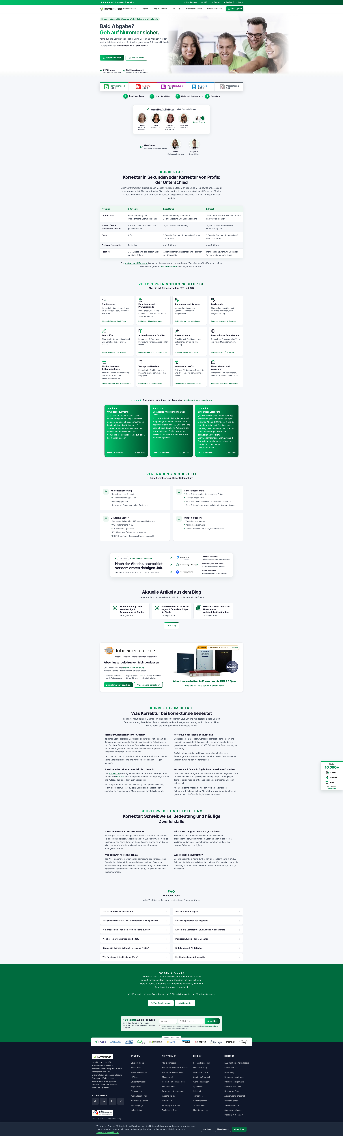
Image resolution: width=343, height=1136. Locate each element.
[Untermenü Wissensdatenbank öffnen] (204, 9)
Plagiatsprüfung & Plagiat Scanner (191, 939)
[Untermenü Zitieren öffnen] (150, 9)
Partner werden (231, 1101)
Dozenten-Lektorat (218, 321)
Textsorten (198, 1096)
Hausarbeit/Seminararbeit (173, 1082)
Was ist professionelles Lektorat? (118, 911)
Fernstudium (136, 1091)
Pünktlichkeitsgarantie (234, 1082)
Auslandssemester (139, 1096)
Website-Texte (168, 1096)
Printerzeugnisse (155, 383)
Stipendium (136, 1086)
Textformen (169, 1056)
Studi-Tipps (121, 321)
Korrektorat (114, 773)
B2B (205, 2)
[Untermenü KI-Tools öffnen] (182, 9)
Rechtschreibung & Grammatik (190, 957)
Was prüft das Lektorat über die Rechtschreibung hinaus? (130, 920)
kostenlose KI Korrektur (136, 263)
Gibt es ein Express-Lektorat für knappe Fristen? (125, 948)
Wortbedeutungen (201, 1082)
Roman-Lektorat (194, 321)
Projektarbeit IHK (181, 352)
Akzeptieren (239, 1129)
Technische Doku (169, 1110)
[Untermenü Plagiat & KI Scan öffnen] (169, 9)
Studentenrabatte (138, 1082)
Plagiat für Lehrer (108, 352)
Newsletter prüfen (194, 383)
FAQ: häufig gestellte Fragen (236, 1063)
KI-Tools (176, 9)
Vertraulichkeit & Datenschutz (132, 45)
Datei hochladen (113, 58)
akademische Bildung (101, 1068)
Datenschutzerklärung (210, 1026)
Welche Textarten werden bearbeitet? (120, 939)
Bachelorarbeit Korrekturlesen (175, 1067)
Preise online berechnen (148, 685)
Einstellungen (223, 1129)
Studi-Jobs (136, 1067)
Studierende (97, 1065)
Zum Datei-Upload (162, 1003)
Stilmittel (197, 1091)
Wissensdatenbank (194, 9)
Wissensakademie (139, 1072)
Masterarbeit (167, 1077)
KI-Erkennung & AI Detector (188, 948)
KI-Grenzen (231, 321)
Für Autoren (191, 2)
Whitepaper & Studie (171, 1105)
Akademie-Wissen (109, 321)
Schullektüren (161, 352)
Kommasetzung (200, 1067)
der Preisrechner (169, 266)
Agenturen (215, 383)
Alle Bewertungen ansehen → (198, 400)
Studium (118, 1068)
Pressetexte (143, 383)
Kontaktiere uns (231, 1067)
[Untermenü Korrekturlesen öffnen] (138, 9)
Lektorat (120, 776)
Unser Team (198, 122)
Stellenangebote (231, 1105)
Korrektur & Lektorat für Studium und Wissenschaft (200, 930)
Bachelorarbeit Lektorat (172, 1072)
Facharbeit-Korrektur (146, 352)
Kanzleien (224, 383)
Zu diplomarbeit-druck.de (118, 685)
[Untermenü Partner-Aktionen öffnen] (224, 9)
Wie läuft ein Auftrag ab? (187, 911)
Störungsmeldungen (233, 1110)
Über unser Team (231, 1091)
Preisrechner (138, 58)
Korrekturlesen (129, 9)
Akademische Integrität (234, 1096)
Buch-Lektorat (168, 1086)
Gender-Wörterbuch (201, 1077)
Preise (228, 2)
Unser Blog (229, 1072)
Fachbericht (193, 352)
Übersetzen (229, 352)
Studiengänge (137, 1105)
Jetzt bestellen (185, 1003)
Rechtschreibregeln (201, 1063)
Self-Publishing (180, 321)
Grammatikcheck (200, 1072)
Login (240, 2)
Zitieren (144, 9)
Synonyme (197, 1086)
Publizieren (142, 321)
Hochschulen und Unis (110, 383)
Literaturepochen (200, 1110)
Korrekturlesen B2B (232, 1086)
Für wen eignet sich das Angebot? (191, 920)
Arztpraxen (233, 383)
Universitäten (136, 1110)
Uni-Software (125, 383)
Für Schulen (121, 352)
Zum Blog (171, 626)
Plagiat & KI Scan (160, 9)
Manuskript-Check (155, 321)
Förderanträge (180, 383)
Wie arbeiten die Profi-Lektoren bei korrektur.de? (126, 930)
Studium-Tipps (137, 1063)
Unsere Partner (171, 1037)
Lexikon (197, 1056)
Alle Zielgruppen (169, 1063)
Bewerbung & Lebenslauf (173, 1091)
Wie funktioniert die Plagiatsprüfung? (120, 957)
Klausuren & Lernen (139, 1101)
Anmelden (212, 1021)
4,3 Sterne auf (122, 2)
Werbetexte (167, 1101)
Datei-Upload (236, 9)
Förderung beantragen (234, 1077)
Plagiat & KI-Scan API (233, 1115)
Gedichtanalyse (200, 1101)
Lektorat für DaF (217, 352)
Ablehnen (207, 1129)
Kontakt (216, 2)
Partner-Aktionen (214, 9)
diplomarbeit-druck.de (133, 668)
